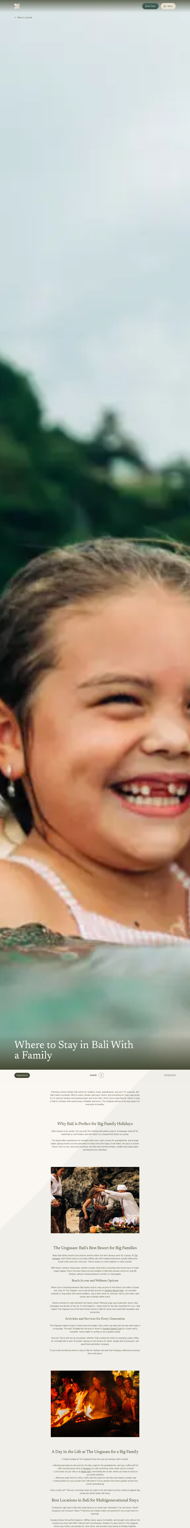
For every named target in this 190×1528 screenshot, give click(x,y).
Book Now (150, 6)
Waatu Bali (86, 1471)
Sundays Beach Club (114, 1290)
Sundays (87, 1468)
